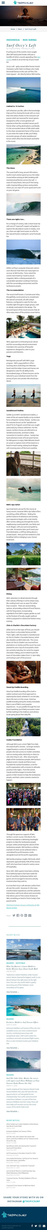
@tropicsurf (31, 1201)
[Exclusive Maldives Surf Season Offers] (23, 1015)
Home (13, 29)
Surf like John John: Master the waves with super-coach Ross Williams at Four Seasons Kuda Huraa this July (22, 1080)
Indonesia (13, 40)
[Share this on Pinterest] (21, 915)
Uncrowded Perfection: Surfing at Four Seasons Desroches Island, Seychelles (22, 1159)
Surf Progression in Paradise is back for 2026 (20, 1153)
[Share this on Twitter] (13, 915)
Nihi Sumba (30, 40)
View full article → (12, 992)
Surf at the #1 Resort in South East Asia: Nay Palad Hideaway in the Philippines (20, 1172)
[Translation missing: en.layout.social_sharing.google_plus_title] (25, 915)
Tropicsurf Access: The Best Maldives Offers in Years (21, 1179)
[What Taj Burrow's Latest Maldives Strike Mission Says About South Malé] (23, 959)
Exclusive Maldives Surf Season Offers (22, 1022)
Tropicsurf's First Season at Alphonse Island (20, 1185)
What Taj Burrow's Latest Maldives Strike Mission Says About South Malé (22, 967)
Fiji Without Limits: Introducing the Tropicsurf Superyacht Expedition (21, 1147)
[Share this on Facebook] (17, 915)
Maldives (10, 963)
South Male (20, 963)
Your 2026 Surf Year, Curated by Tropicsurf (20, 1165)
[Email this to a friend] (29, 915)
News (20, 29)
